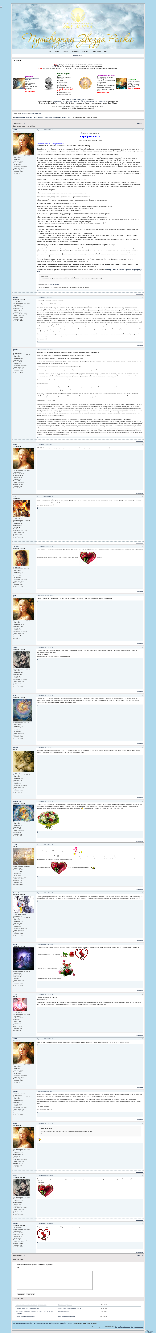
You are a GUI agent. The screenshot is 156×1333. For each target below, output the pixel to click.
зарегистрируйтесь (35, 113)
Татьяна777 (17, 801)
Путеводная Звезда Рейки (23, 117)
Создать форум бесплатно (122, 1327)
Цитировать (139, 294)
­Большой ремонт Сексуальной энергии (69, 1308)
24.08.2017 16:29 (48, 546)
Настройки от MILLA (66, 117)
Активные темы (77, 55)
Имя (18, 1267)
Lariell (15, 845)
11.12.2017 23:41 (48, 944)
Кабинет (65, 51)
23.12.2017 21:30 (48, 1123)
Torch (15, 944)
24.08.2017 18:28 (48, 595)
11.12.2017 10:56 (48, 844)
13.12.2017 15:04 (48, 994)
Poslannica (16, 893)
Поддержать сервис (137, 1327)
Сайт (49, 51)
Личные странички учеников (66, 1316)
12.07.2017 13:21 (48, 297)
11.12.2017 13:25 (48, 893)
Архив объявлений (63, 1311)
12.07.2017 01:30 (48, 130)
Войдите (24, 113)
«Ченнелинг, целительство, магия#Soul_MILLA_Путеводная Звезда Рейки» (79, 101)
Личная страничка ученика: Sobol (25, 1316)
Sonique (15, 297)
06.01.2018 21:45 (48, 1223)
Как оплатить (54, 284)
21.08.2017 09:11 (48, 496)
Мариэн (15, 747)
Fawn (14, 497)
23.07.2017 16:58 (48, 349)
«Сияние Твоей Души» (78, 99)
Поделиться (40, 130)
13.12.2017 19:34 (48, 1091)
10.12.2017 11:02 (48, 647)
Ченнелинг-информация (65, 1304)
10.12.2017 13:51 (48, 747)
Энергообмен (44, 276)
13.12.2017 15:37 (48, 1039)
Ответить (140, 123)
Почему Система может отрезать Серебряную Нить (31, 1304)
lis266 (15, 695)
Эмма (15, 647)
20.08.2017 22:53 (48, 444)
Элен (15, 994)
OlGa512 (16, 546)
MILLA (15, 130)
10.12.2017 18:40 (48, 801)
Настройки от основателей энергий (46, 117)
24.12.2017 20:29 (48, 1175)
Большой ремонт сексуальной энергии (27, 1308)
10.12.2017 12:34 (48, 695)
